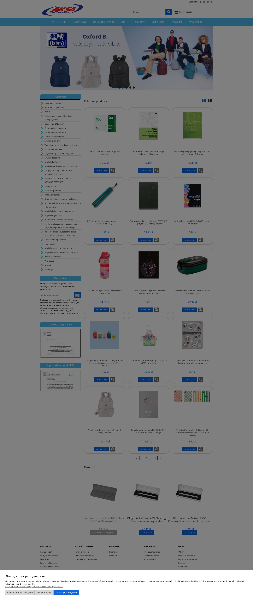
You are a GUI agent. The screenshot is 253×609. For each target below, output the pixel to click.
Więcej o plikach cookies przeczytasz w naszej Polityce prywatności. (34, 586)
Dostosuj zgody (44, 592)
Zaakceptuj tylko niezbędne (20, 592)
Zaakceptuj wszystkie (66, 592)
